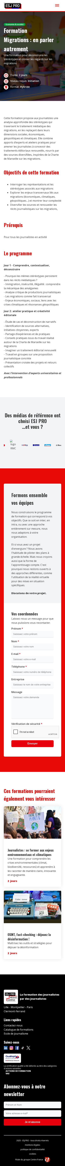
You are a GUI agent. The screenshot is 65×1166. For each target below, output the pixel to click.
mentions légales (32, 1145)
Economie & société (15, 24)
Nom (15, 641)
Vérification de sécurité (26, 724)
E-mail (16, 654)
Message (16, 692)
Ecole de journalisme (16, 1033)
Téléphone (19, 666)
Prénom (17, 628)
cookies (32, 1154)
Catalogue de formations (18, 1029)
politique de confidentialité (33, 1149)
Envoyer (32, 743)
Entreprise (17, 679)
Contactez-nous (13, 1025)
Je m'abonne (32, 1122)
